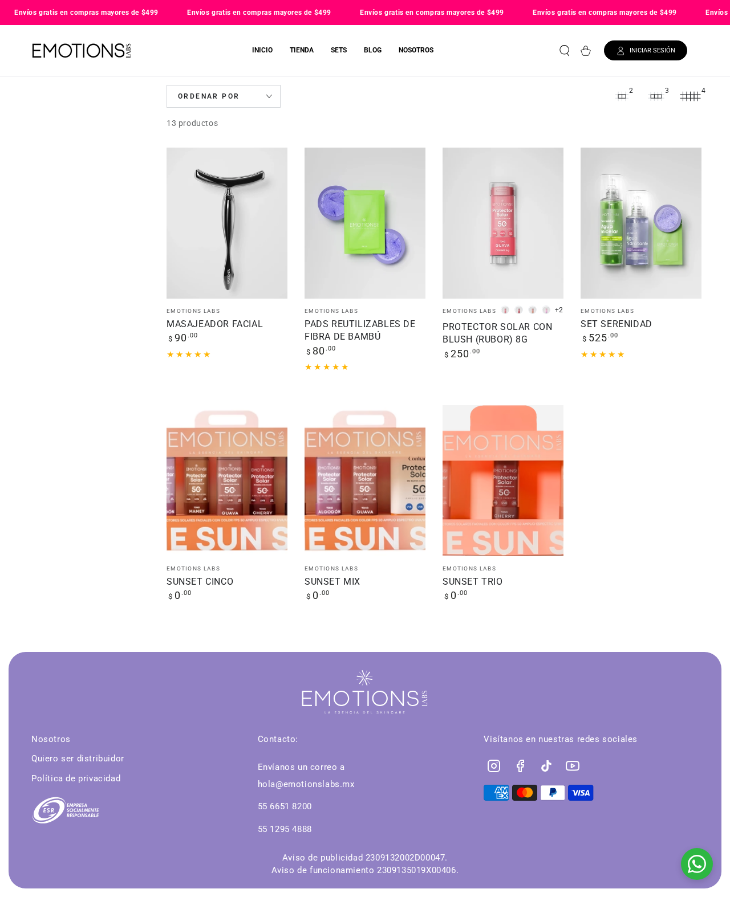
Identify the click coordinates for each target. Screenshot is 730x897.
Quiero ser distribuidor (77, 758)
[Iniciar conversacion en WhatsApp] (697, 864)
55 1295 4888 (285, 829)
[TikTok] (546, 766)
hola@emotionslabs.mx (306, 784)
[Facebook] (520, 766)
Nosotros (51, 739)
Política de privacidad (75, 778)
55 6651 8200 (285, 806)
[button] (564, 50)
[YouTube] (572, 766)
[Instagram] (494, 766)
